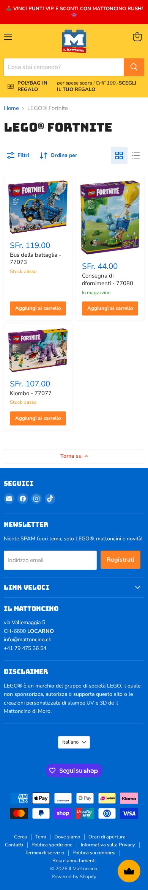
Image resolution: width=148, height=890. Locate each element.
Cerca (20, 836)
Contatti (14, 844)
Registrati (120, 560)
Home (11, 108)
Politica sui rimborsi (93, 852)
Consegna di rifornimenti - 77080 (107, 279)
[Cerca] (134, 67)
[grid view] (119, 155)
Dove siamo (67, 836)
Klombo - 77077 (31, 393)
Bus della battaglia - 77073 (35, 258)
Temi (40, 836)
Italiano (70, 742)
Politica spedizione (51, 844)
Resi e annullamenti (74, 860)
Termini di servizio (44, 852)
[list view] (136, 155)
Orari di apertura (107, 836)
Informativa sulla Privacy (108, 844)
